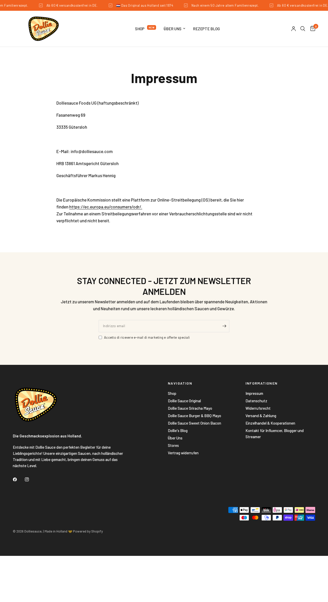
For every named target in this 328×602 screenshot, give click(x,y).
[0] (311, 29)
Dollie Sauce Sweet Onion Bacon (194, 423)
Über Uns (172, 28)
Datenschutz (256, 400)
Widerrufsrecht (258, 408)
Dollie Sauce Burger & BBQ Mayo (194, 415)
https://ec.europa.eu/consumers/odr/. (105, 206)
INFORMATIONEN (261, 383)
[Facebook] (18, 479)
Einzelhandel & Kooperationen (270, 423)
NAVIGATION (180, 383)
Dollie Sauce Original (184, 400)
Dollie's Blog (178, 430)
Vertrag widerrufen (183, 452)
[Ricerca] (303, 29)
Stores (173, 445)
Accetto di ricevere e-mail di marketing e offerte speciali (147, 337)
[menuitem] (145, 28)
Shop (140, 28)
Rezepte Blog (206, 28)
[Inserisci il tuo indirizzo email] (224, 326)
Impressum (254, 393)
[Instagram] (30, 479)
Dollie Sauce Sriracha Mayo (190, 408)
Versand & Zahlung (260, 415)
